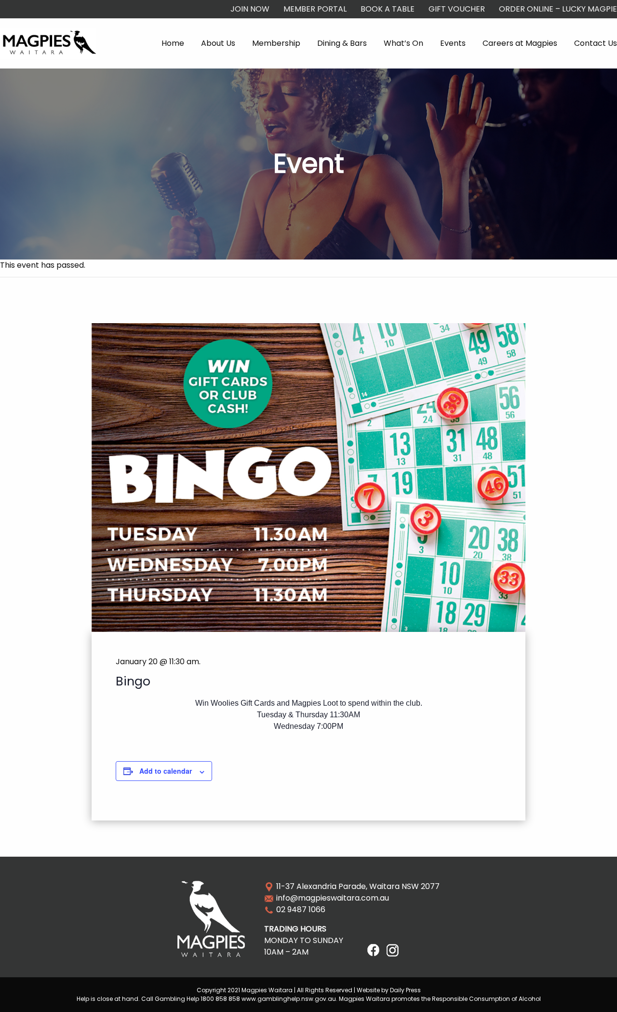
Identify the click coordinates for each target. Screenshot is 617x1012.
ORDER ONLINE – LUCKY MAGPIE (558, 8)
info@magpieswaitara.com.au (332, 897)
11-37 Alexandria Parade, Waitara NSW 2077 (358, 886)
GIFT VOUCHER (457, 8)
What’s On (403, 43)
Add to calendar (165, 771)
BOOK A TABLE (388, 8)
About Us (218, 43)
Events (453, 43)
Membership (276, 43)
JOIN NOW (249, 8)
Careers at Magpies (520, 43)
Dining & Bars (342, 43)
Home (172, 43)
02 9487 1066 (300, 909)
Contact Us (595, 43)
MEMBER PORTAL (315, 8)
